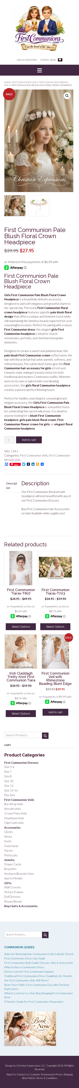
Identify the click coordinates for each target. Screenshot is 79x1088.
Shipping (68, 1074)
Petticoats (11, 855)
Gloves (8, 831)
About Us (11, 1074)
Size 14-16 (11, 790)
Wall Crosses (12, 887)
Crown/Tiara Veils (15, 813)
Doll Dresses (12, 896)
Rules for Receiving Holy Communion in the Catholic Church (39, 954)
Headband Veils (14, 818)
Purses (8, 850)
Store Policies (29, 1078)
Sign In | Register (27, 59)
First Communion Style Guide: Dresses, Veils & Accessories (38, 962)
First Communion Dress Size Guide (24, 958)
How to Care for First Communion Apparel (28, 971)
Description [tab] (11, 485)
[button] (39, 70)
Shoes (8, 836)
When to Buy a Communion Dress (24, 967)
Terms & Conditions (46, 1078)
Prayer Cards (12, 864)
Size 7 (8, 771)
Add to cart (29, 439)
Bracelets (10, 869)
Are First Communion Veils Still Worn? (26, 980)
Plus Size (9, 795)
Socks (8, 841)
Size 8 (8, 776)
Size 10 (8, 781)
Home (7, 82)
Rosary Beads (13, 901)
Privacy (59, 1074)
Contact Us (23, 1074)
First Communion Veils (25, 82)
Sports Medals (13, 878)
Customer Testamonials (42, 1074)
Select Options (21, 626)
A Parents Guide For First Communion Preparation (33, 1001)
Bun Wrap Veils (13, 804)
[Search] (45, 736)
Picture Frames (13, 892)
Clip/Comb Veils (14, 822)
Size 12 (8, 785)
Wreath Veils (12, 808)
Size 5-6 (9, 767)
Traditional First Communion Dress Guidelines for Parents (38, 976)
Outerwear (11, 846)
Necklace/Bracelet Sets (19, 873)
